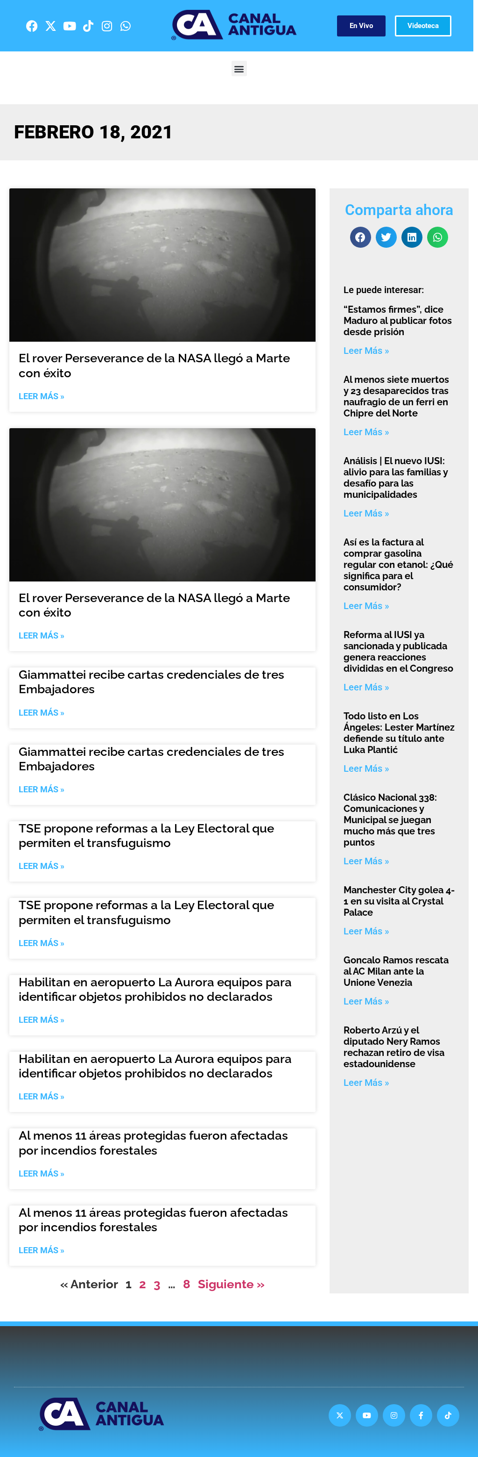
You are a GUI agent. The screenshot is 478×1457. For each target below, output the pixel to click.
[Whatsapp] (125, 25)
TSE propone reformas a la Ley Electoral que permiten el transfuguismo (146, 835)
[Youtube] (69, 25)
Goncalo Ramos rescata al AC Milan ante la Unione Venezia (396, 971)
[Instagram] (107, 25)
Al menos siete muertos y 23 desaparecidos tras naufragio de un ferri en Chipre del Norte (396, 396)
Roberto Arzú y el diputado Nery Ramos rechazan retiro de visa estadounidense (394, 1047)
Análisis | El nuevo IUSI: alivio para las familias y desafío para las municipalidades (396, 477)
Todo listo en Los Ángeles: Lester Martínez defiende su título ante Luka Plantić (399, 733)
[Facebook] (32, 25)
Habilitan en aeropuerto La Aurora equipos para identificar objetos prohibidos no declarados (155, 989)
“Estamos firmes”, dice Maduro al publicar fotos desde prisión (398, 320)
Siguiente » (231, 1284)
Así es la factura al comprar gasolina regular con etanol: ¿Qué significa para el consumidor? (398, 565)
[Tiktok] (88, 25)
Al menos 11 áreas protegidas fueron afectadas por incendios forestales (153, 1142)
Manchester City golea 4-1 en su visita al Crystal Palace (399, 901)
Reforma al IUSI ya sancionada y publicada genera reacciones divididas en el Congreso (398, 651)
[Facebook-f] (421, 1415)
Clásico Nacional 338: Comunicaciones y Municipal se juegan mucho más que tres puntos (390, 820)
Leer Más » (41, 396)
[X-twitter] (51, 25)
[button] (239, 68)
